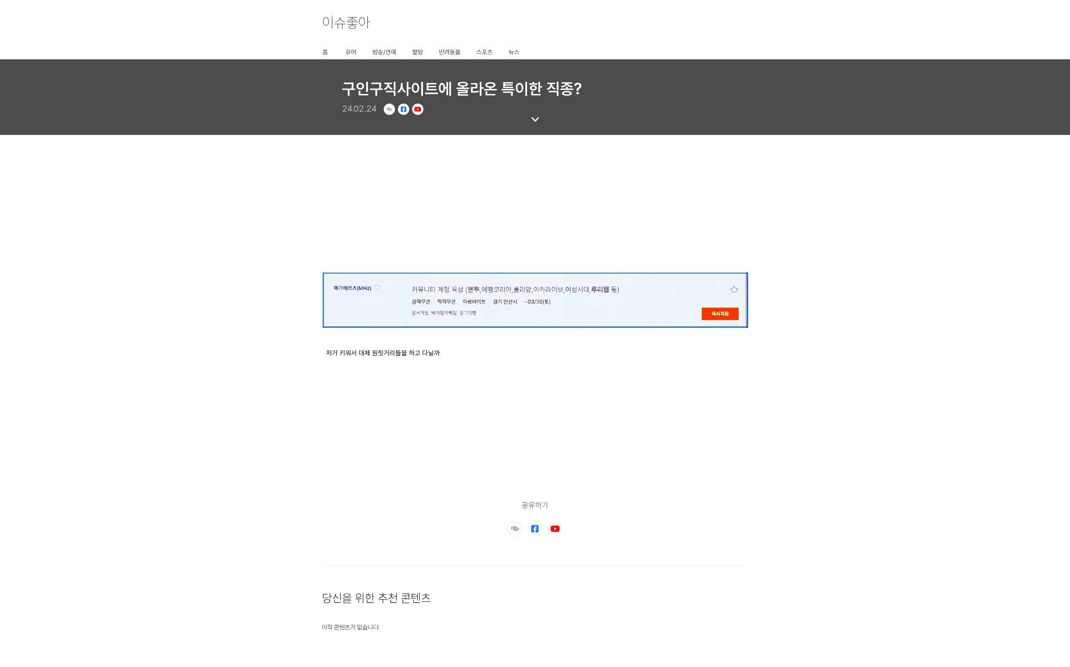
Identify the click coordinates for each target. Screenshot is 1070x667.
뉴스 (514, 52)
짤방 (417, 52)
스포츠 (484, 52)
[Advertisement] (535, 198)
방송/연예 (384, 52)
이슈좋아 (346, 22)
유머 (351, 52)
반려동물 (450, 52)
